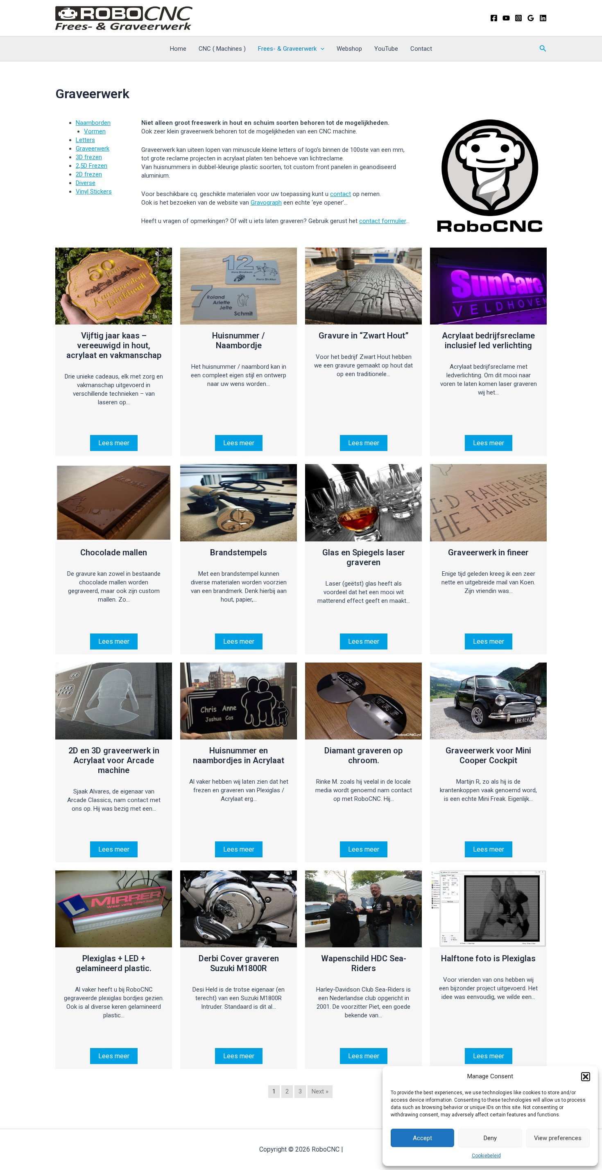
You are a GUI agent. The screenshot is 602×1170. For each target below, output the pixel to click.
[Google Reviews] (530, 18)
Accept (422, 1138)
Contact (421, 48)
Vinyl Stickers (94, 191)
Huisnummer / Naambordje (238, 340)
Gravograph (266, 202)
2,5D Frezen (91, 165)
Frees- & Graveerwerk (287, 48)
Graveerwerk (92, 148)
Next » (320, 1091)
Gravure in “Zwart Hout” (364, 335)
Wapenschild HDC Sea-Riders (363, 963)
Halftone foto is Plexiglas (488, 958)
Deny (490, 1138)
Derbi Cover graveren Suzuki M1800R (239, 963)
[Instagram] (518, 18)
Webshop (349, 48)
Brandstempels (238, 552)
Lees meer (113, 443)
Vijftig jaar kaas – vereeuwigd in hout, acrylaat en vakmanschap (113, 345)
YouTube (386, 48)
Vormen (95, 131)
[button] (586, 1077)
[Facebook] (494, 18)
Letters (85, 140)
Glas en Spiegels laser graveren (363, 557)
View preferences (558, 1138)
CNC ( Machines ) (222, 48)
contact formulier (382, 221)
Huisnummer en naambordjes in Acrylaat (238, 755)
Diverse (85, 183)
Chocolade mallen (113, 552)
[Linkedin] (543, 18)
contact (340, 194)
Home (178, 48)
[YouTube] (506, 18)
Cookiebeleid (486, 1156)
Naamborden (93, 122)
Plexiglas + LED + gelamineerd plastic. (114, 963)
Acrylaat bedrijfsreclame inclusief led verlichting (488, 340)
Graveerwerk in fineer (488, 552)
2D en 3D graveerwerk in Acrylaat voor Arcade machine (113, 760)
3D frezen (89, 157)
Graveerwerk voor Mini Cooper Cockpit (488, 755)
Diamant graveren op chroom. (363, 755)
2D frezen (89, 174)
